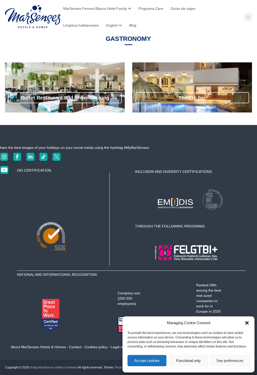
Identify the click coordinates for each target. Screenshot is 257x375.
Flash (118, 367)
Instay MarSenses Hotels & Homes (53, 367)
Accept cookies (147, 360)
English (112, 25)
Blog (132, 25)
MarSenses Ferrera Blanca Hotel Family (95, 9)
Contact (75, 347)
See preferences (229, 360)
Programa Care (151, 9)
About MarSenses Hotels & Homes (38, 347)
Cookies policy (96, 347)
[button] (246, 322)
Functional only (188, 360)
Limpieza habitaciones (81, 25)
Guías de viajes (183, 9)
